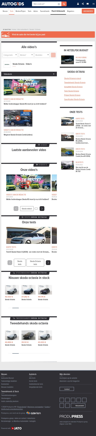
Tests (11, 11)
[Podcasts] (67, 405)
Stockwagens (6, 398)
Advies (36, 11)
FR (93, 4)
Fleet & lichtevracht (58, 11)
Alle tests (32, 378)
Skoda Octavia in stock (72, 78)
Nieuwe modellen (7, 387)
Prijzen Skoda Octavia (72, 95)
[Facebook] (62, 400)
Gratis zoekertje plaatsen (9, 401)
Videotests (8, 74)
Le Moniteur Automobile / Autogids (24, 421)
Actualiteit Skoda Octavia (73, 86)
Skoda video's (27, 208)
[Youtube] (73, 400)
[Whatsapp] (84, 400)
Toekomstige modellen (9, 381)
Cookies (47, 407)
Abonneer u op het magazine (70, 381)
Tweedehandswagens (8, 395)
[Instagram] (67, 400)
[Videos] (62, 405)
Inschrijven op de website (68, 378)
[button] (42, 208)
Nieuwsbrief (80, 405)
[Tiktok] (78, 400)
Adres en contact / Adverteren (25, 418)
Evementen (5, 384)
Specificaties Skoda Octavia (74, 99)
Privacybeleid (21, 407)
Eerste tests (33, 381)
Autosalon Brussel (7, 378)
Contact (67, 389)
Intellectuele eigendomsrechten (12, 409)
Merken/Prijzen (21, 11)
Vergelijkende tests (35, 387)
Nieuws (5, 11)
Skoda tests (19, 263)
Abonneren (88, 11)
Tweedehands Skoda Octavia (74, 82)
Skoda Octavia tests (35, 263)
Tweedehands (44, 11)
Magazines (70, 11)
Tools (29, 11)
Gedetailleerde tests (36, 384)
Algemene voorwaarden (36, 407)
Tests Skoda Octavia (71, 91)
